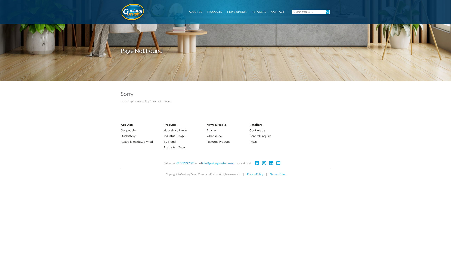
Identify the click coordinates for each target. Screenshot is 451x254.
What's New (214, 136)
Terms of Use (277, 174)
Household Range (175, 130)
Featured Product (218, 141)
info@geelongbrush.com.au (218, 163)
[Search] (327, 12)
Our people (128, 130)
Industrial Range (174, 136)
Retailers (259, 11)
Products (214, 11)
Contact (277, 11)
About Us (195, 11)
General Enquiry (260, 136)
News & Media (236, 11)
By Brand (170, 141)
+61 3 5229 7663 (184, 163)
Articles (211, 130)
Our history (128, 136)
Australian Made (174, 147)
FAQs (253, 141)
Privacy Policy (255, 174)
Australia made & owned (137, 141)
